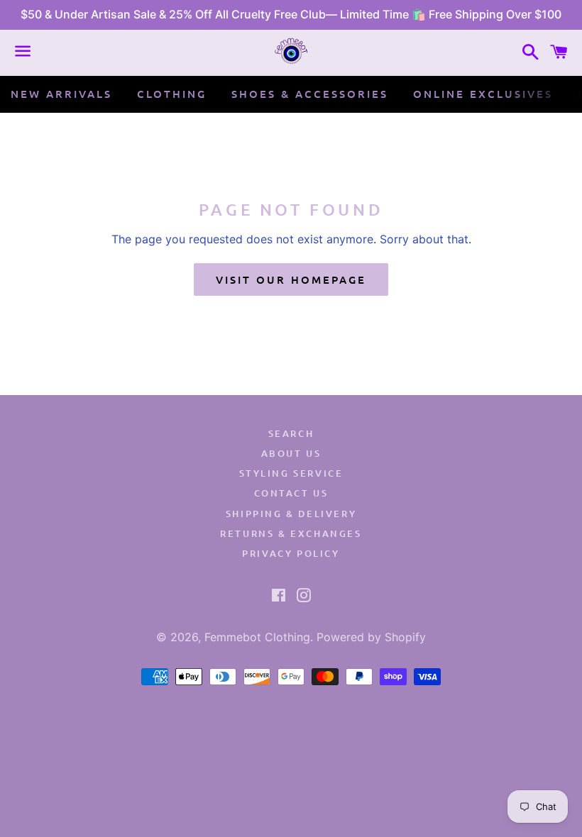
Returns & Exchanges (290, 533)
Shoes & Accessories (309, 94)
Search (291, 433)
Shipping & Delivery (291, 513)
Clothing (172, 94)
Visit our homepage (291, 279)
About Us (291, 453)
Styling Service (291, 473)
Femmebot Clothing (257, 637)
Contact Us (291, 493)
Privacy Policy (290, 553)
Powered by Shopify (371, 637)
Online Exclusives (483, 94)
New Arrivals (61, 94)
